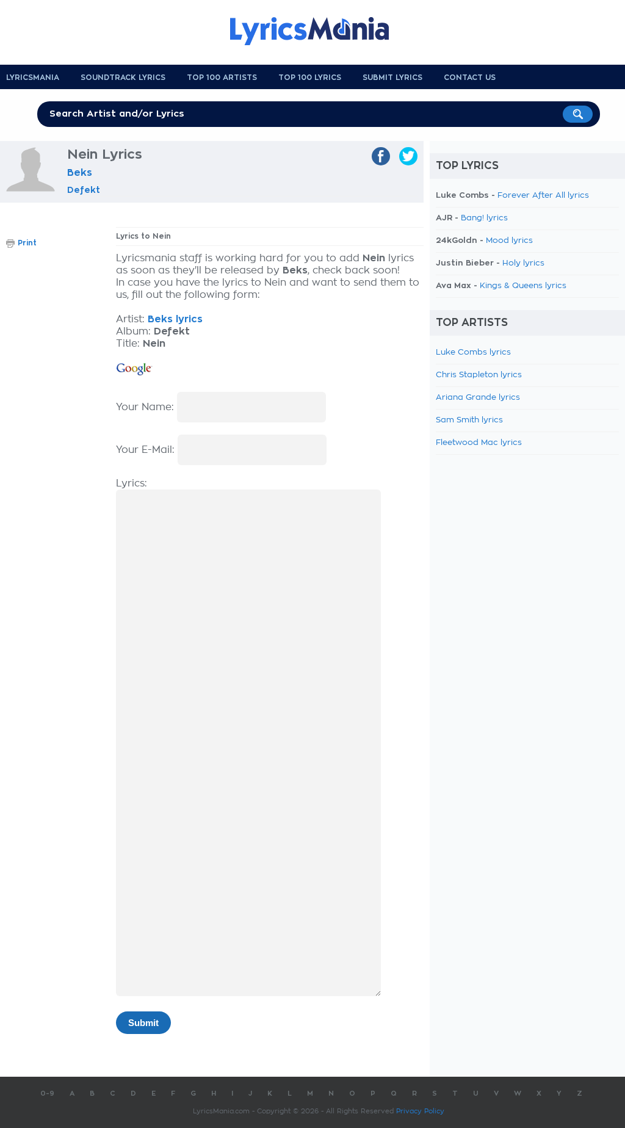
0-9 (47, 1093)
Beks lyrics (175, 319)
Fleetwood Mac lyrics (479, 443)
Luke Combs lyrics (473, 352)
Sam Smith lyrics (469, 420)
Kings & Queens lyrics (523, 286)
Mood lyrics (509, 241)
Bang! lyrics (484, 218)
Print (27, 243)
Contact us (470, 77)
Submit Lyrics (392, 77)
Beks (79, 173)
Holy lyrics (523, 263)
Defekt (83, 190)
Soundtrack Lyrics (123, 77)
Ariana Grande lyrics (478, 398)
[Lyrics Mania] (318, 31)
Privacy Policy (420, 1111)
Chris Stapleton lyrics (479, 375)
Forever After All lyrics (543, 196)
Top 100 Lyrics (309, 77)
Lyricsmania (32, 77)
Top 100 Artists (222, 77)
